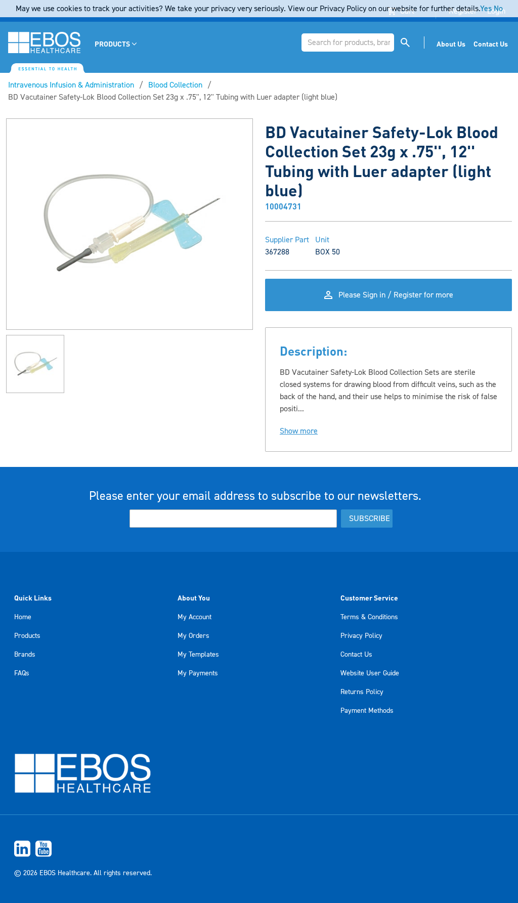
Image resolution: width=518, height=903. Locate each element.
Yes (486, 9)
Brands (24, 654)
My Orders (193, 635)
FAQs (21, 673)
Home (22, 617)
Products (27, 635)
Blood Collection (175, 85)
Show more (299, 431)
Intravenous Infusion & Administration (71, 85)
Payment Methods (367, 710)
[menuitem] (117, 44)
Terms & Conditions (369, 617)
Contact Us (356, 654)
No (498, 9)
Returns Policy (361, 692)
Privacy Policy (361, 635)
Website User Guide (369, 673)
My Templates (198, 654)
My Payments (198, 673)
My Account (194, 617)
